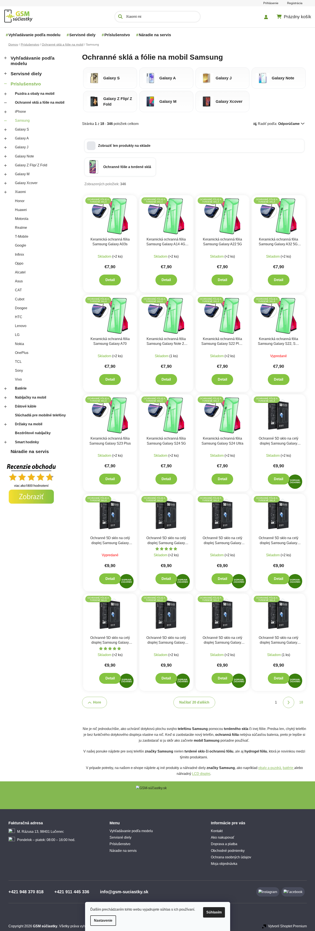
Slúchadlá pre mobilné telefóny (40, 415)
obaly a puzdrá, (270, 768)
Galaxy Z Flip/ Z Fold (31, 165)
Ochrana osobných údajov (231, 857)
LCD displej (201, 774)
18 (301, 702)
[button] (194, 145)
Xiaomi (20, 192)
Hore (97, 702)
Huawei (21, 210)
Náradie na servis (30, 451)
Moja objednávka (224, 864)
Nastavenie (103, 920)
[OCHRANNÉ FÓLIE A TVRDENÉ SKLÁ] (110, 216)
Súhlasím (214, 912)
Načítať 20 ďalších (194, 702)
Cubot (19, 299)
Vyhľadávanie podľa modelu (33, 61)
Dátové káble (25, 406)
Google (20, 245)
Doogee (21, 308)
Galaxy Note (24, 156)
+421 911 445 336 (71, 891)
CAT (18, 290)
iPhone (20, 111)
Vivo (18, 379)
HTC (18, 317)
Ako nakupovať (222, 837)
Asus (19, 281)
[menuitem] (34, 35)
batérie (288, 768)
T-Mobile (21, 236)
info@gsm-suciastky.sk (124, 891)
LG (17, 335)
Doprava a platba (224, 844)
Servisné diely (26, 73)
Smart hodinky (27, 442)
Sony (19, 370)
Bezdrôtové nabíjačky (33, 433)
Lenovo (20, 326)
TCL (18, 361)
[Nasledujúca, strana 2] (288, 702)
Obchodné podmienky (228, 850)
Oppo (19, 263)
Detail (110, 280)
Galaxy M (22, 174)
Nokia (19, 344)
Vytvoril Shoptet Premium (287, 926)
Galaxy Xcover (26, 183)
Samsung (22, 120)
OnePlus (21, 353)
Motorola (21, 219)
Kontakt (217, 831)
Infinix (19, 254)
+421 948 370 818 (26, 891)
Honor (19, 201)
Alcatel (20, 272)
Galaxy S (22, 129)
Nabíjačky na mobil (30, 397)
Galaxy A (22, 138)
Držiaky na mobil (28, 424)
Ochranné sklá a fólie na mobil (39, 102)
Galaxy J (21, 147)
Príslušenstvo (26, 83)
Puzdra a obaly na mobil (34, 93)
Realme (21, 227)
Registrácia (294, 3)
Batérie (21, 388)
